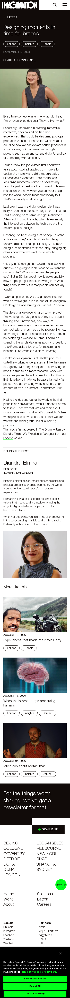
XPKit (42, 927)
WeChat (8, 943)
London (8, 438)
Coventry (14, 854)
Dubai (9, 870)
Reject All (35, 986)
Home (8, 894)
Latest (42, 899)
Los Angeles (49, 843)
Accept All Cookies (35, 979)
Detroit (11, 859)
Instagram (9, 931)
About (8, 905)
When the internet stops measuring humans (29, 703)
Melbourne (48, 849)
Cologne (13, 849)
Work (8, 899)
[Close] (60, 953)
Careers (44, 905)
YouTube (8, 939)
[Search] (55, 5)
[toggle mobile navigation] (65, 5)
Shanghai (46, 864)
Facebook (9, 935)
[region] (35, 972)
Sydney (44, 870)
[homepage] (19, 5)
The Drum (45, 429)
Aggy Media (45, 935)
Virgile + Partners (48, 931)
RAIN (42, 943)
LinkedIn (8, 927)
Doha (9, 864)
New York (47, 854)
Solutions (45, 894)
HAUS (42, 939)
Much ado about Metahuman (24, 766)
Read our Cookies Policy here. (39, 972)
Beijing (10, 843)
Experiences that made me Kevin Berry (32, 640)
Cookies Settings (35, 994)
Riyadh (43, 859)
